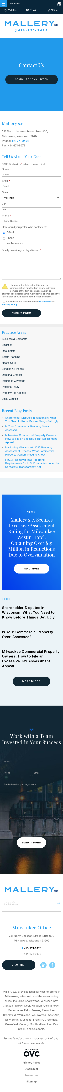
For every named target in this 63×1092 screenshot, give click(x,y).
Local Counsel (10, 398)
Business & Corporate (14, 339)
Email (33, 10)
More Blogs (31, 681)
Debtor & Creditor (12, 374)
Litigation (7, 345)
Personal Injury (10, 386)
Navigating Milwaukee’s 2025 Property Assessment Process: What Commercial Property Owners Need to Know (29, 451)
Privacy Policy (9, 304)
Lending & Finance (13, 369)
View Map (19, 965)
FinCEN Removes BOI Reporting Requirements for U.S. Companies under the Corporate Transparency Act (32, 463)
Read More (32, 568)
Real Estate (8, 351)
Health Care (9, 363)
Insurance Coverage (13, 380)
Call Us (12, 10)
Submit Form (21, 313)
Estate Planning (11, 357)
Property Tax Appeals (14, 392)
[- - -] (3, 3)
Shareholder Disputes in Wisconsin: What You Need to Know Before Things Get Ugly (28, 612)
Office (54, 10)
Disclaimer (45, 301)
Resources (31, 1075)
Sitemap (31, 1081)
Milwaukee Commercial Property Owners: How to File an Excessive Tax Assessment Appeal (31, 439)
